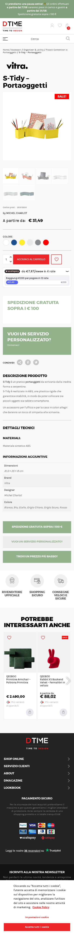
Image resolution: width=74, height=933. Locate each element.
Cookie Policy (40, 907)
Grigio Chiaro (30, 242)
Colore (8, 236)
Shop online (14, 759)
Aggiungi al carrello (31, 259)
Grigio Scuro (38, 242)
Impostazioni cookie (37, 917)
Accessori (16, 49)
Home (6, 49)
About (9, 773)
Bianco (6, 242)
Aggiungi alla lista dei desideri (56, 259)
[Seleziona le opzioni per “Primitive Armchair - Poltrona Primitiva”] (30, 712)
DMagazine (13, 781)
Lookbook (12, 788)
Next (68, 680)
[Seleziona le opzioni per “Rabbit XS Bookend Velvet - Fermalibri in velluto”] (63, 712)
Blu (14, 242)
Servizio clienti (17, 766)
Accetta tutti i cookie (37, 927)
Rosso (46, 242)
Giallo (22, 242)
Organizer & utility (34, 49)
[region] (37, 906)
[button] (6, 242)
